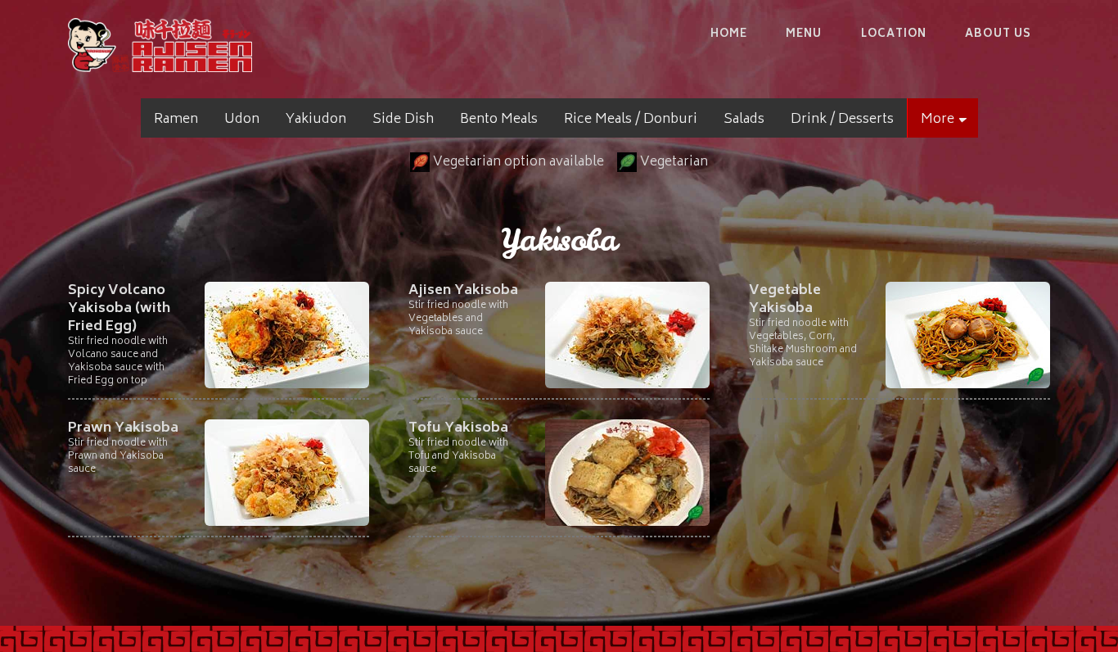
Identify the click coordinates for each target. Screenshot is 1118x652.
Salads (744, 119)
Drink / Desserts (842, 119)
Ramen (176, 119)
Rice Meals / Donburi (630, 119)
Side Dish (403, 119)
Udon (241, 119)
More (943, 119)
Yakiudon (316, 119)
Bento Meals (499, 119)
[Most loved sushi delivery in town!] (160, 45)
